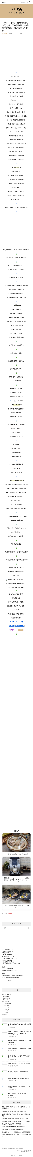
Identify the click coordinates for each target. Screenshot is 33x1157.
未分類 (6, 1011)
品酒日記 (6, 1009)
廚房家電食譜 (6, 998)
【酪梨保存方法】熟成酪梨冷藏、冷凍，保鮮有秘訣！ (14, 1111)
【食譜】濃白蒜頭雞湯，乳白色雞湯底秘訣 (16, 854)
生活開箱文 (6, 1002)
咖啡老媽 (16, 9)
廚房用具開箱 (7, 1003)
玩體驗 (6, 1012)
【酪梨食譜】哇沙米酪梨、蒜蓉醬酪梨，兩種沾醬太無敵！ (15, 1118)
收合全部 (9, 994)
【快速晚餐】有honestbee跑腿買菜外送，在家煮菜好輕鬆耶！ (16, 1132)
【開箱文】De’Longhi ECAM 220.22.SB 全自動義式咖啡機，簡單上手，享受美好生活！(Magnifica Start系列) (17, 880)
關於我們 (13, 1155)
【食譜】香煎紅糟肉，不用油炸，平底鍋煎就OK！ (13, 1126)
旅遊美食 (5, 1014)
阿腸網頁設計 (28, 1152)
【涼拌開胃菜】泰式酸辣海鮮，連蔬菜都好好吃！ (13, 1129)
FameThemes (28, 1150)
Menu (4, 2)
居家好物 (4, 33)
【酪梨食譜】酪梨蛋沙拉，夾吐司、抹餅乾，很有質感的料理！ (16, 1121)
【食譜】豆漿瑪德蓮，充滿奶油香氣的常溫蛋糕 (19, 1048)
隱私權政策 (19, 1155)
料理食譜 (5, 1000)
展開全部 (4, 994)
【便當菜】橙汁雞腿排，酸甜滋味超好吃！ (18, 1071)
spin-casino (6, 996)
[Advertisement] (16, 53)
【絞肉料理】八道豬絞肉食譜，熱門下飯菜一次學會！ (14, 1124)
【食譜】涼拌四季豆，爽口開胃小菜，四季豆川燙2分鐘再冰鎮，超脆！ (19, 1064)
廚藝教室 (6, 1007)
